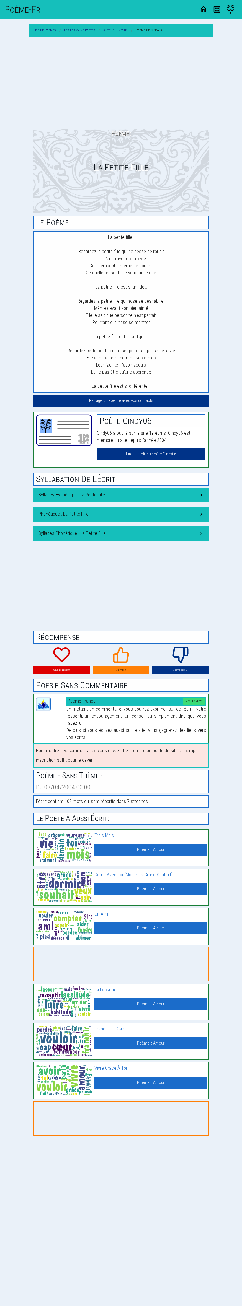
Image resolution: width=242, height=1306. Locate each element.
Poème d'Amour (150, 849)
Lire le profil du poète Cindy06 (151, 454)
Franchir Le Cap (109, 1029)
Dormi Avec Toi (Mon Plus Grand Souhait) (133, 874)
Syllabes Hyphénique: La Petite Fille (71, 495)
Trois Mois (104, 835)
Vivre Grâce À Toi (110, 1068)
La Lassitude (106, 990)
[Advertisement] (121, 82)
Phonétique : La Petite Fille (63, 514)
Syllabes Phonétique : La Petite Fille (72, 533)
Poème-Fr (22, 9)
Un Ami (101, 914)
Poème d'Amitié (150, 928)
